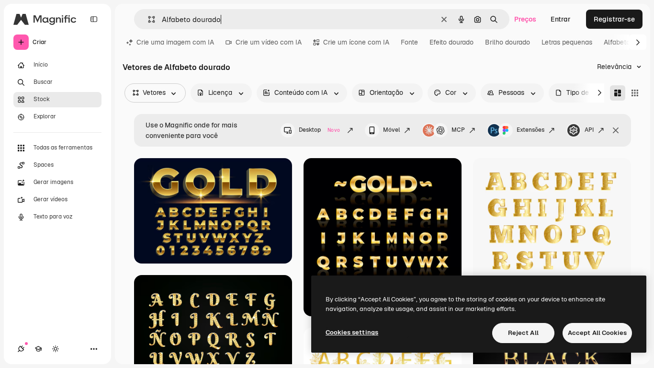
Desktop (319, 130)
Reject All (523, 333)
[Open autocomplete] (148, 19)
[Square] (635, 93)
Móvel (391, 130)
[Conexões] (21, 348)
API (589, 130)
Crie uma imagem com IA (175, 42)
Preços (525, 19)
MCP (458, 130)
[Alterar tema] (55, 348)
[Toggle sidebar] (93, 19)
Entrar (561, 19)
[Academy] (38, 348)
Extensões (530, 130)
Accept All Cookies (597, 333)
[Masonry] (617, 93)
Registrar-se (614, 19)
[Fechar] (616, 130)
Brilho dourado (507, 42)
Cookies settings (352, 332)
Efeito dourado (451, 42)
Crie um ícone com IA (356, 42)
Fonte (409, 42)
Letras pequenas (566, 42)
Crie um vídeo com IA (269, 42)
